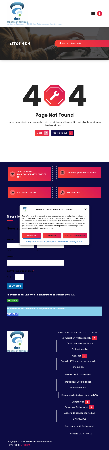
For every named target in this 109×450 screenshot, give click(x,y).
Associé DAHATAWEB (81, 433)
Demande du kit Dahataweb (79, 426)
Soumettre (15, 286)
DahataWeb (78, 402)
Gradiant (25, 444)
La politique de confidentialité (56, 241)
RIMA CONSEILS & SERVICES (72, 332)
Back (39, 132)
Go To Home (60, 132)
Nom (39, 250)
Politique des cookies (34, 241)
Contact (76, 356)
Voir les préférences (74, 235)
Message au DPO (76, 241)
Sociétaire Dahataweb (76, 407)
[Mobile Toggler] (94, 338)
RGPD (95, 332)
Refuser (52, 235)
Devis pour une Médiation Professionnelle (80, 346)
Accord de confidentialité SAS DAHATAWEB (79, 415)
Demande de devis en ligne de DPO (79, 395)
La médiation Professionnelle (77, 338)
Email (10, 256)
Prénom (10, 250)
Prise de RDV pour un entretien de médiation (78, 364)
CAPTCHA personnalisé (20, 271)
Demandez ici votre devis (78, 374)
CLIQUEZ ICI (12, 300)
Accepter (31, 235)
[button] (85, 209)
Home (65, 43)
